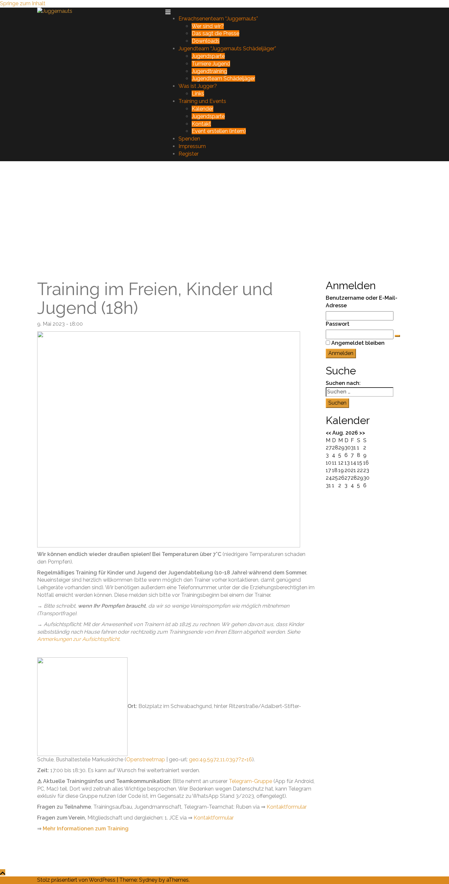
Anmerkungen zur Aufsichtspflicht (78, 639)
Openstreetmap (145, 759)
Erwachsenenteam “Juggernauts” (218, 18)
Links (198, 93)
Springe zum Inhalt (22, 3)
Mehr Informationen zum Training (86, 828)
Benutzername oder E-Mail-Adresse (361, 302)
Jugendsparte (208, 56)
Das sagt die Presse (215, 33)
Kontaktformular (287, 807)
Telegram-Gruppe (250, 781)
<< (328, 433)
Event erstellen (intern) (219, 131)
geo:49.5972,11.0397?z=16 (220, 759)
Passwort (337, 324)
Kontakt (201, 124)
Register (188, 154)
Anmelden (340, 353)
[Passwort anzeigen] (397, 336)
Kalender (202, 109)
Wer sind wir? (208, 26)
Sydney (148, 880)
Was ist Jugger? (197, 86)
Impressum (192, 146)
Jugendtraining (209, 71)
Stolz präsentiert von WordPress (76, 880)
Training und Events (202, 101)
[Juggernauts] (54, 11)
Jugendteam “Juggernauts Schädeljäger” (227, 48)
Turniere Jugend (211, 64)
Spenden (189, 139)
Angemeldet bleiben (358, 343)
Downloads (206, 41)
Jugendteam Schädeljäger (223, 78)
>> (362, 433)
